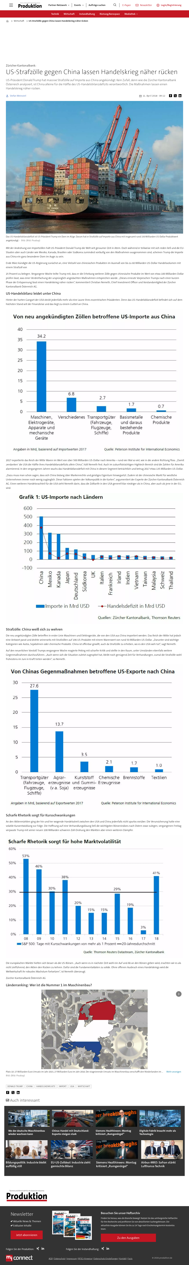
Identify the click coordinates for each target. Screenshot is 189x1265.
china (29, 1086)
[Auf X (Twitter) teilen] (176, 96)
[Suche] (115, 5)
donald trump (15, 1086)
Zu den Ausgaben (128, 1238)
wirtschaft (84, 1086)
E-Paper (126, 5)
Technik (55, 13)
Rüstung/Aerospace (110, 13)
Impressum (72, 1258)
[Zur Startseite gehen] (30, 5)
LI (43, 1248)
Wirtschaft (69, 13)
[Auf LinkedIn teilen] (180, 96)
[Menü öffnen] (11, 5)
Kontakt (122, 1258)
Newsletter (146, 5)
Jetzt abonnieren (26, 1235)
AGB (51, 1258)
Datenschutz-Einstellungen (106, 1258)
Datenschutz (59, 1258)
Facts (130, 1258)
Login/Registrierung (171, 5)
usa (72, 1086)
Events (77, 5)
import (63, 1086)
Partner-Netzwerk (57, 5)
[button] (11, 1156)
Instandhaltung (87, 13)
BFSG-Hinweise (85, 1258)
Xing (38, 1248)
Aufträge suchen (97, 5)
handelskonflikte (45, 1086)
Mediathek (129, 13)
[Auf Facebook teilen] (171, 96)
